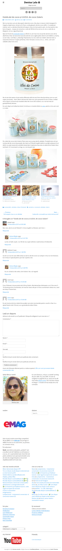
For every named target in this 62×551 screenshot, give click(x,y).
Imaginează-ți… (7, 492)
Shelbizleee (6, 511)
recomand (37, 207)
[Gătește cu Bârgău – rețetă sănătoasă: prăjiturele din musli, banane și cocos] (31, 190)
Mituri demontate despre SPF (12, 469)
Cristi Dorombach (36, 539)
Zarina (34, 485)
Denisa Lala (19, 19)
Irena (33, 477)
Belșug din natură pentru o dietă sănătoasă (10, 197)
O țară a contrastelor (9, 490)
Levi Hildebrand (7, 513)
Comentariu (7, 319)
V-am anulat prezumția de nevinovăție (47, 483)
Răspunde (6, 231)
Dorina (34, 473)
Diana (9, 298)
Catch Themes (54, 549)
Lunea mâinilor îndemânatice (41, 511)
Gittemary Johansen (9, 514)
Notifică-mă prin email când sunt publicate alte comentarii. (20, 357)
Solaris (47, 207)
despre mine (42, 380)
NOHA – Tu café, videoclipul (44, 488)
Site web (5, 349)
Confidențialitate (34, 549)
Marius (34, 494)
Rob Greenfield (7, 520)
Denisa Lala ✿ (32, 2)
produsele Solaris (18, 34)
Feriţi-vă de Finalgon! (41, 481)
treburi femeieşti (21, 207)
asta (43, 106)
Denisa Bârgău (13, 236)
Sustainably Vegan (8, 516)
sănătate (14, 207)
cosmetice (31, 207)
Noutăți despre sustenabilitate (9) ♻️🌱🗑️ (15, 479)
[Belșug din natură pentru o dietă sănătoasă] (11, 190)
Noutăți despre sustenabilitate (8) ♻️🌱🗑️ (15, 481)
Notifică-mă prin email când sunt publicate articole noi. (19, 362)
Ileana (33, 469)
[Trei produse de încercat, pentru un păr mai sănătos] (50, 190)
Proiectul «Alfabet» (37, 513)
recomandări (7, 207)
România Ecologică (8, 509)
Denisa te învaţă (37, 514)
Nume (5, 338)
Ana (33, 483)
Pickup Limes (7, 518)
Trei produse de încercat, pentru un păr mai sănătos (48, 197)
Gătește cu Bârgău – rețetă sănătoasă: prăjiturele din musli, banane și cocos (29, 198)
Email (5, 344)
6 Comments (28, 19)
